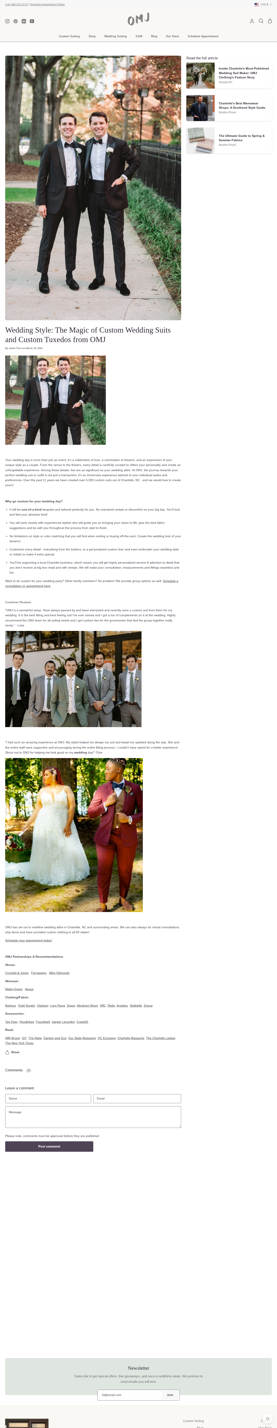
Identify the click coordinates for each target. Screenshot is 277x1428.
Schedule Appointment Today (47, 4)
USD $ (264, 4)
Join (170, 1395)
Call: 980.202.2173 (16, 4)
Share (15, 1052)
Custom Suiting (193, 1421)
